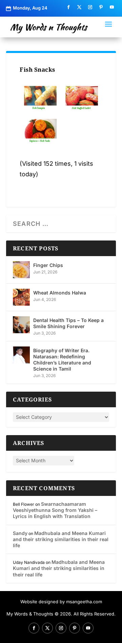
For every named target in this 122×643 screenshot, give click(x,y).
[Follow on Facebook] (68, 7)
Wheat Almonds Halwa (59, 293)
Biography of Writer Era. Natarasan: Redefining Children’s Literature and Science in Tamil (62, 359)
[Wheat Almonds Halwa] (21, 297)
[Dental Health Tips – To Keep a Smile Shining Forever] (21, 324)
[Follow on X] (79, 7)
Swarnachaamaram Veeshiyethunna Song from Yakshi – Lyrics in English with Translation (55, 510)
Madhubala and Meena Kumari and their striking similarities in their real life (60, 539)
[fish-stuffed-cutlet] (81, 98)
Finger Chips (48, 265)
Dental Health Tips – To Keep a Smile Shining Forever (68, 323)
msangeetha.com (84, 601)
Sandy (20, 533)
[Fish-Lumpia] (40, 98)
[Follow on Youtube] (112, 7)
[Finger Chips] (21, 269)
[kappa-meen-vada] (40, 131)
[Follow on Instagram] (90, 7)
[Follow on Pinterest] (101, 7)
